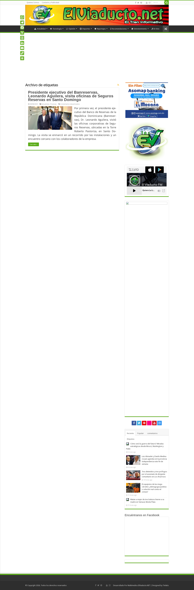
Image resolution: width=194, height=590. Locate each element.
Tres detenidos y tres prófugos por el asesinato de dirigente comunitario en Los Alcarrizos (154, 474)
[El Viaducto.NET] (97, 15)
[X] (22, 32)
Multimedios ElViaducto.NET (139, 585)
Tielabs (166, 585)
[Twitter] (138, 2)
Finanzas (53, 104)
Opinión (72, 29)
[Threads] (22, 37)
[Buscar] (166, 2)
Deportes (86, 29)
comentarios (152, 433)
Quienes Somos (33, 3)
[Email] (22, 48)
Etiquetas (130, 439)
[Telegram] (22, 22)
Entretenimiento (140, 29)
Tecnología (57, 29)
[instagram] (149, 2)
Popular (140, 433)
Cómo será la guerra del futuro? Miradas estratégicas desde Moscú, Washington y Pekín (145, 446)
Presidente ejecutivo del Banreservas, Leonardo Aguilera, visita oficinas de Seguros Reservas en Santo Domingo (70, 96)
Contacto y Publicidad (50, 3)
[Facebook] (135, 2)
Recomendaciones (119, 29)
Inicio (29, 28)
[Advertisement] (97, 61)
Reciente (130, 433)
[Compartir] (22, 58)
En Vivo (156, 29)
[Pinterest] (141, 2)
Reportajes (101, 29)
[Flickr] (144, 3)
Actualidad (41, 29)
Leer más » (33, 144)
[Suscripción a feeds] (118, 85)
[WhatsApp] (22, 17)
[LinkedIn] (22, 42)
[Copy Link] (22, 53)
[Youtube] (147, 2)
